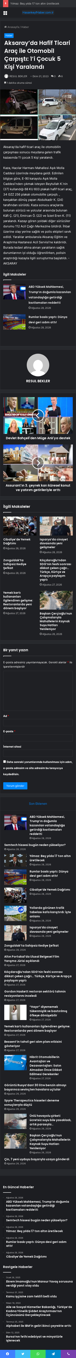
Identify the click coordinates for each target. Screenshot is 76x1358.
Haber (25, 27)
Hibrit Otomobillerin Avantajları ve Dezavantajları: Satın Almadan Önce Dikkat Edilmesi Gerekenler (46, 1065)
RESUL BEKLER (18, 76)
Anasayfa (13, 27)
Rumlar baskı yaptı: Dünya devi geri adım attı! (49, 873)
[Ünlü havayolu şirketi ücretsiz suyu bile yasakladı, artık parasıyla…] (15, 1121)
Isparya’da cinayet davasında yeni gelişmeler (54, 543)
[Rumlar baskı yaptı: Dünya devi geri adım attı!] (14, 322)
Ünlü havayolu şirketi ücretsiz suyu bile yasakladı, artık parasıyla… (50, 1120)
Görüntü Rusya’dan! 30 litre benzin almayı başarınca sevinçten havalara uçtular (35, 1087)
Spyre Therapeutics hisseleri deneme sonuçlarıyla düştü (31, 1102)
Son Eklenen (38, 804)
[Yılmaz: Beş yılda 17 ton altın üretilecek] (15, 860)
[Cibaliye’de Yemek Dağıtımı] (19, 526)
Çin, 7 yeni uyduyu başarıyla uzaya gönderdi (36, 1159)
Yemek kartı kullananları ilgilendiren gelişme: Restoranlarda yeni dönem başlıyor (18, 600)
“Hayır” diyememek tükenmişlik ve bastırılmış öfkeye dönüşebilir (48, 1011)
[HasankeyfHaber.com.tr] (38, 12)
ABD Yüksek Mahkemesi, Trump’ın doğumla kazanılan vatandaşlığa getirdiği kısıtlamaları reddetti (47, 825)
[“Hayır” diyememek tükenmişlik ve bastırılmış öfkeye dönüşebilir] (15, 1012)
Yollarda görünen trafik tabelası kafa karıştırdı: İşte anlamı (50, 912)
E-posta (9, 731)
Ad (6, 716)
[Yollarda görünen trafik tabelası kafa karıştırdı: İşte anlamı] (15, 913)
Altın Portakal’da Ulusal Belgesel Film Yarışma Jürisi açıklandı (31, 959)
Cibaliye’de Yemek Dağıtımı (16, 541)
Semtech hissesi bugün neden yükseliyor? (35, 845)
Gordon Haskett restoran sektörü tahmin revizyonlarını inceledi (35, 993)
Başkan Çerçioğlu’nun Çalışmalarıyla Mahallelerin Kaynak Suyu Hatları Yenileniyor (56, 621)
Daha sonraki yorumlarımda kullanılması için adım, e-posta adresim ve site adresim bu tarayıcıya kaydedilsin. (38, 768)
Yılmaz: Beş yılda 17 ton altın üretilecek (34, 3)
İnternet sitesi (12, 746)
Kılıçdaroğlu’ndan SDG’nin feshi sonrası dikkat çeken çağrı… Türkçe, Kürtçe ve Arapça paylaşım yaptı (55, 570)
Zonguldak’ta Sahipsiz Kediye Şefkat (14, 564)
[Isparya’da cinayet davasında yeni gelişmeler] (56, 526)
